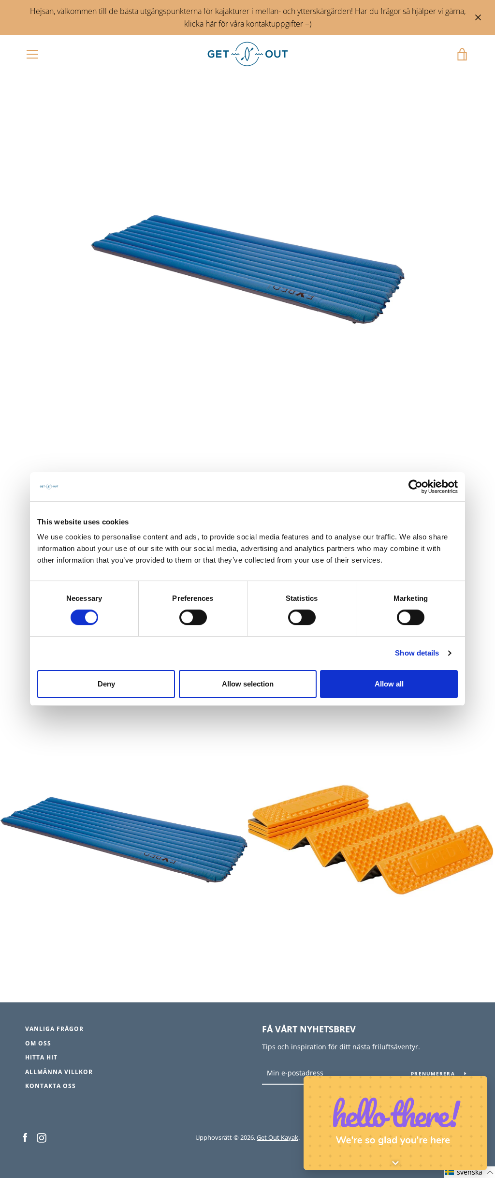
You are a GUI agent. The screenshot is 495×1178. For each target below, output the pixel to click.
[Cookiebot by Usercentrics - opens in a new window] (415, 486)
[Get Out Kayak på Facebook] (25, 1137)
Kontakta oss (50, 1086)
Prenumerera (434, 1073)
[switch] (193, 618)
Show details (417, 653)
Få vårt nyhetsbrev (309, 1029)
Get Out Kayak (277, 1137)
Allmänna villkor (59, 1072)
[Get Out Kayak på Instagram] (41, 1137)
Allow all (389, 684)
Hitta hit (41, 1057)
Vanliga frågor (54, 1029)
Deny (106, 684)
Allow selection (248, 684)
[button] (469, 1172)
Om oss (38, 1043)
